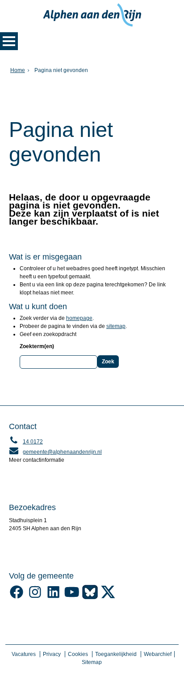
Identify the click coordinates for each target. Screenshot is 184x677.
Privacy (52, 654)
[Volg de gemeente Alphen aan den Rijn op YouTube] (71, 597)
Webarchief (157, 654)
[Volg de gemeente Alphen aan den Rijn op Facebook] (17, 597)
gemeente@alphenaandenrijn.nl (55, 452)
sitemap (115, 326)
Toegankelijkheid (116, 654)
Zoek (108, 361)
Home (17, 70)
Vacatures (24, 654)
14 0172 (26, 442)
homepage (79, 318)
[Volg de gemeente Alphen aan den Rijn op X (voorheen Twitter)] (108, 597)
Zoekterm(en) (37, 346)
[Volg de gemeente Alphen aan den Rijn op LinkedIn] (53, 597)
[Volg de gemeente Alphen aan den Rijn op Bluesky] (90, 597)
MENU (9, 41)
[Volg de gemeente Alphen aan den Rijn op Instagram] (35, 597)
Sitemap (92, 662)
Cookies (78, 654)
